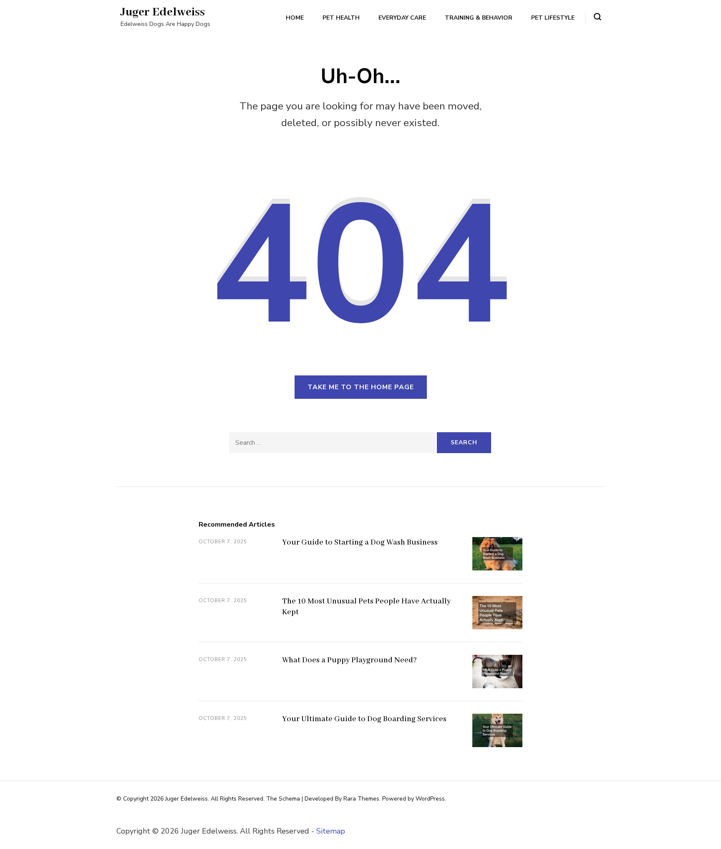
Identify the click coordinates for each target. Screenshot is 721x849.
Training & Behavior (478, 18)
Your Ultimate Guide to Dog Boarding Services (364, 719)
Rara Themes (361, 799)
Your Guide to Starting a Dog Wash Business (360, 542)
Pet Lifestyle (553, 18)
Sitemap (330, 831)
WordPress (430, 799)
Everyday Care (402, 18)
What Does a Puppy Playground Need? (349, 660)
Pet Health (341, 18)
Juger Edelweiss (163, 12)
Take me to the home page (361, 387)
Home (295, 18)
